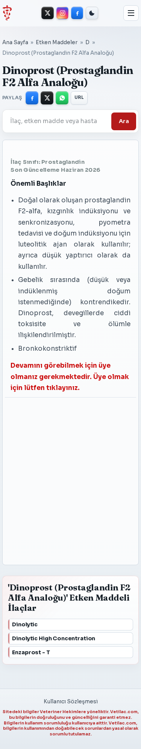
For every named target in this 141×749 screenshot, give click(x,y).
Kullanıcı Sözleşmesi (71, 701)
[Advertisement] (63, 478)
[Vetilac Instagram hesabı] (62, 13)
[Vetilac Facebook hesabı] (77, 13)
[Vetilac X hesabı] (47, 13)
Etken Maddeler (56, 42)
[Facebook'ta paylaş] (32, 97)
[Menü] (131, 13)
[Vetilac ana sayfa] (7, 12)
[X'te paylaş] (47, 97)
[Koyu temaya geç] (92, 13)
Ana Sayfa (15, 42)
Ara (124, 121)
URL (79, 97)
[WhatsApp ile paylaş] (62, 97)
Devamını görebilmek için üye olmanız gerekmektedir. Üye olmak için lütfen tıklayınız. (70, 376)
